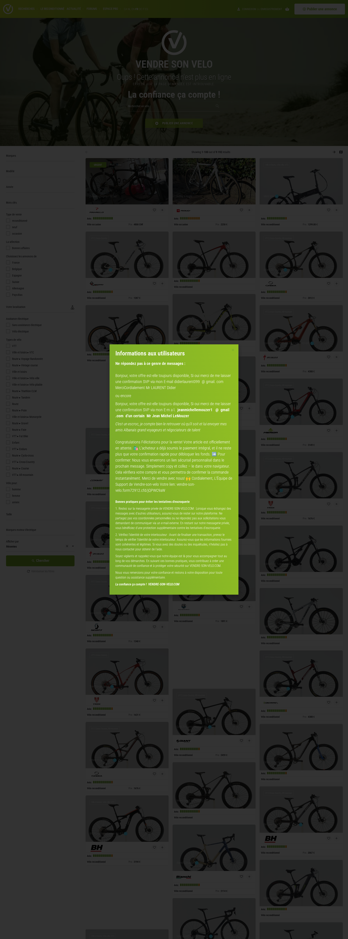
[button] (232, 349)
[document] (174, 469)
